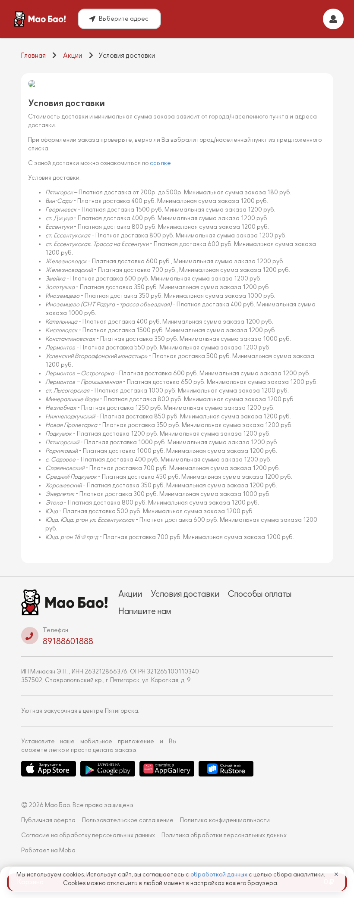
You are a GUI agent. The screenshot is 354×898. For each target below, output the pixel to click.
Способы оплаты (260, 593)
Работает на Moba (48, 850)
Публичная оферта (48, 820)
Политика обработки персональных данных (224, 835)
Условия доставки (185, 593)
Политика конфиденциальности (225, 820)
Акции (72, 55)
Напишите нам (144, 611)
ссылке (160, 163)
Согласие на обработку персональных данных (88, 835)
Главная (33, 55)
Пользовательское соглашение (128, 820)
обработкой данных (219, 874)
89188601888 (68, 641)
